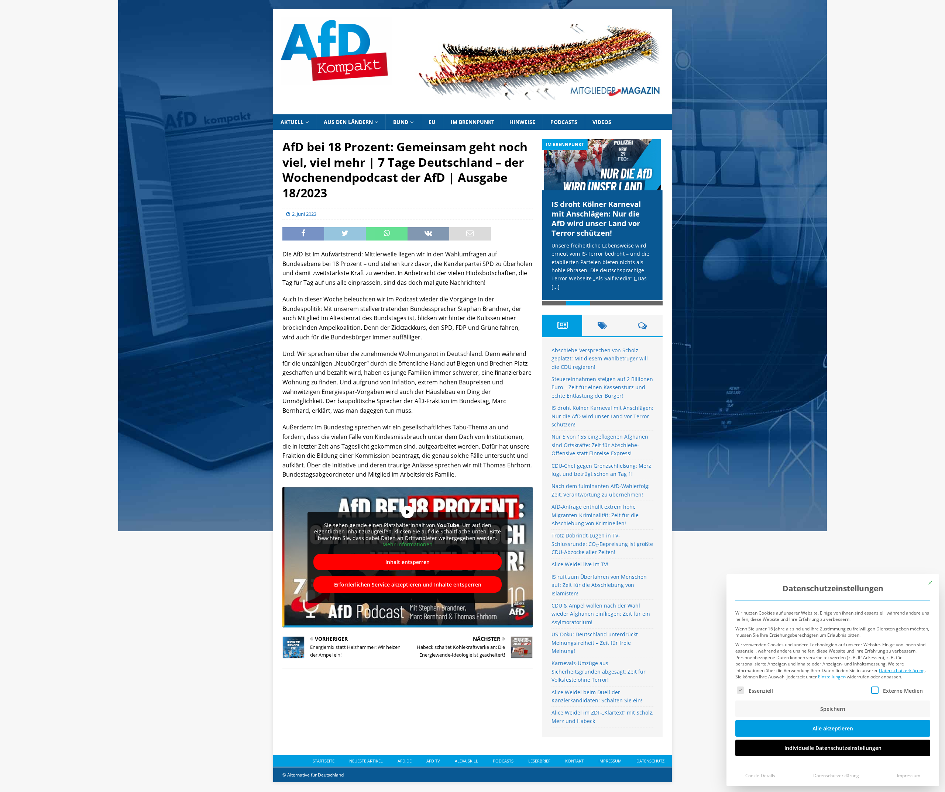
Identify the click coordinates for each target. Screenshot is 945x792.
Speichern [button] (832, 708)
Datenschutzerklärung (902, 670)
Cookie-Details (760, 775)
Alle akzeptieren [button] (832, 728)
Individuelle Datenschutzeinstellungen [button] (833, 747)
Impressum (908, 775)
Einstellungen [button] (832, 677)
